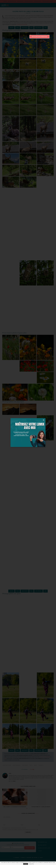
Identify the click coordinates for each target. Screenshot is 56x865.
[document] (28, 432)
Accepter (25, 863)
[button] (43, 420)
